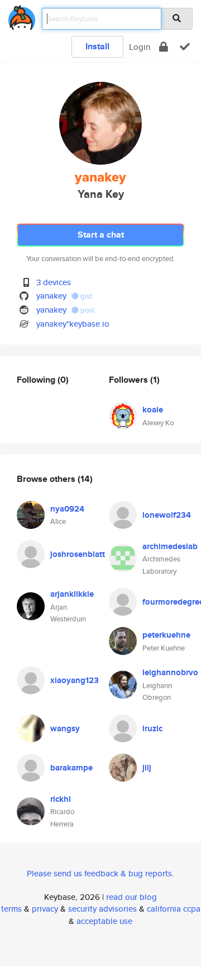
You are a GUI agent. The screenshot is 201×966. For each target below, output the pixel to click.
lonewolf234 (166, 515)
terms (11, 908)
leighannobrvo (170, 672)
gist (85, 296)
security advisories (102, 908)
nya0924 (67, 509)
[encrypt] (163, 47)
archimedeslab (170, 546)
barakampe (71, 767)
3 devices (53, 282)
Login (139, 47)
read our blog (131, 897)
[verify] (185, 47)
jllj (146, 767)
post (86, 310)
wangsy (65, 728)
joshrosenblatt (77, 554)
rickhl (60, 799)
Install (97, 46)
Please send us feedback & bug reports (99, 873)
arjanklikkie (72, 594)
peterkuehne (166, 635)
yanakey (51, 295)
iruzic (152, 728)
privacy (45, 908)
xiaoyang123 (74, 680)
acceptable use (104, 921)
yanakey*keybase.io (72, 323)
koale (152, 409)
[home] (21, 15)
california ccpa (173, 908)
